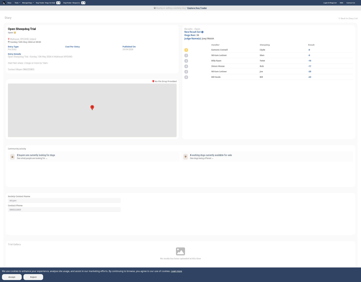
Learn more (176, 271)
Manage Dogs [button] (27, 3)
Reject (33, 277)
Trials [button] (17, 3)
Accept (11, 277)
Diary (9, 3)
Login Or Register (330, 3)
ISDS (341, 3)
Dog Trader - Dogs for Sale (48, 3)
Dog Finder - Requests (74, 3)
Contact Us (350, 3)
